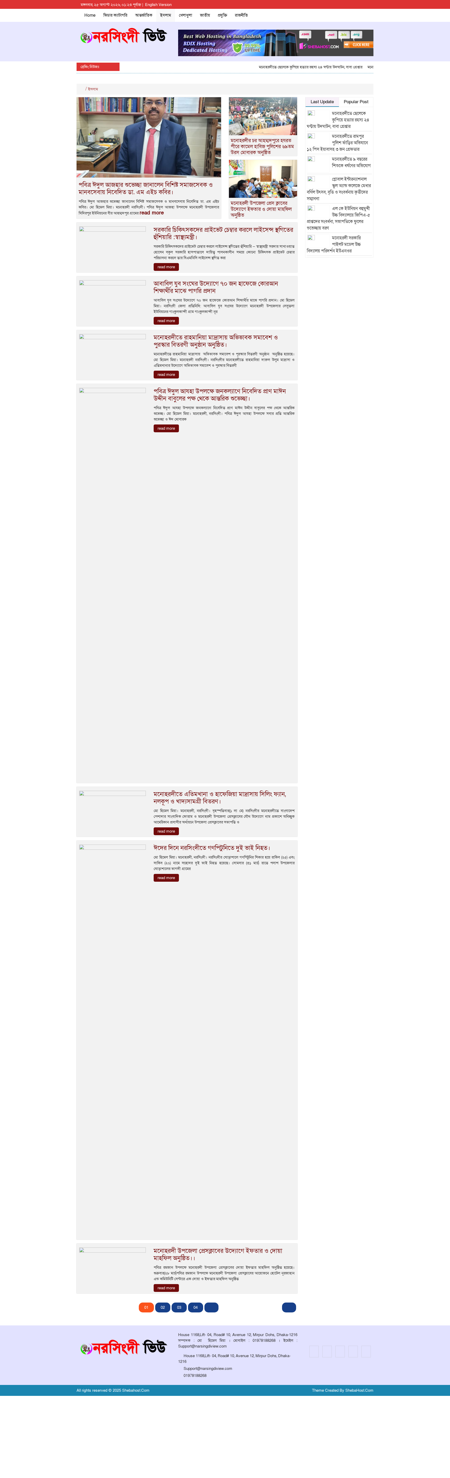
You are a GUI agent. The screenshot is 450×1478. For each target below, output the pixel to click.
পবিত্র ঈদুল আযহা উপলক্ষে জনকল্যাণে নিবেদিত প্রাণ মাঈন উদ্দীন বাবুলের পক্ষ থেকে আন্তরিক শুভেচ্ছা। (220, 395)
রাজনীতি (241, 15)
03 (179, 1307)
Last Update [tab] (322, 102)
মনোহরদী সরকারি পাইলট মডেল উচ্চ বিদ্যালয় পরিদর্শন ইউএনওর (334, 244)
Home (90, 15)
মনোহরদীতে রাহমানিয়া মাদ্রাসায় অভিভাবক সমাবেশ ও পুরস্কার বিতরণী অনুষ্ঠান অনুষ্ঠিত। (216, 341)
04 (195, 1307)
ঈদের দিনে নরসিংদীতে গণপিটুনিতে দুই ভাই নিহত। (212, 848)
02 (163, 1307)
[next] (211, 1307)
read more (152, 213)
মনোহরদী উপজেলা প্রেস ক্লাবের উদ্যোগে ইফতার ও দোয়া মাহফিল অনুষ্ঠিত (261, 209)
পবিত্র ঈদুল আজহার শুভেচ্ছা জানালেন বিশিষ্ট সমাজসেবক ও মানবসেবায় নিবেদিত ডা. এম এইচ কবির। (146, 188)
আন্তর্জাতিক (143, 15)
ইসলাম (165, 15)
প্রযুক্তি (222, 15)
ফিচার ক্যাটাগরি (115, 15)
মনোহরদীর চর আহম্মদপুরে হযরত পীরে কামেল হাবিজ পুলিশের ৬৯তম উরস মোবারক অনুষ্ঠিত (262, 147)
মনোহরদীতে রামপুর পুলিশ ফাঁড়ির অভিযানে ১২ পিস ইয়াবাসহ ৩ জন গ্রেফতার (337, 142)
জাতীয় (205, 15)
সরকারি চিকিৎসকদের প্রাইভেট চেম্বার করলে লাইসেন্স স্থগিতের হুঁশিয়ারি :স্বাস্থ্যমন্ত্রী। (223, 233)
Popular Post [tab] (356, 102)
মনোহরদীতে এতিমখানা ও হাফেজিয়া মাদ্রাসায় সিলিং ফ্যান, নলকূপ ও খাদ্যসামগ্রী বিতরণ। (220, 798)
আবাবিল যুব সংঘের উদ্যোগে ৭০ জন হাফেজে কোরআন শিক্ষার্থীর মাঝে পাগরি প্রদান (216, 287)
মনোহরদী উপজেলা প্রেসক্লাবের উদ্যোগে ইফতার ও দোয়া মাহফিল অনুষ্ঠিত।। (218, 1254)
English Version (158, 4)
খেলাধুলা (185, 15)
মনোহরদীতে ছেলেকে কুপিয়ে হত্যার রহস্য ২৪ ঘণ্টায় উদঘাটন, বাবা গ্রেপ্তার (293, 67)
